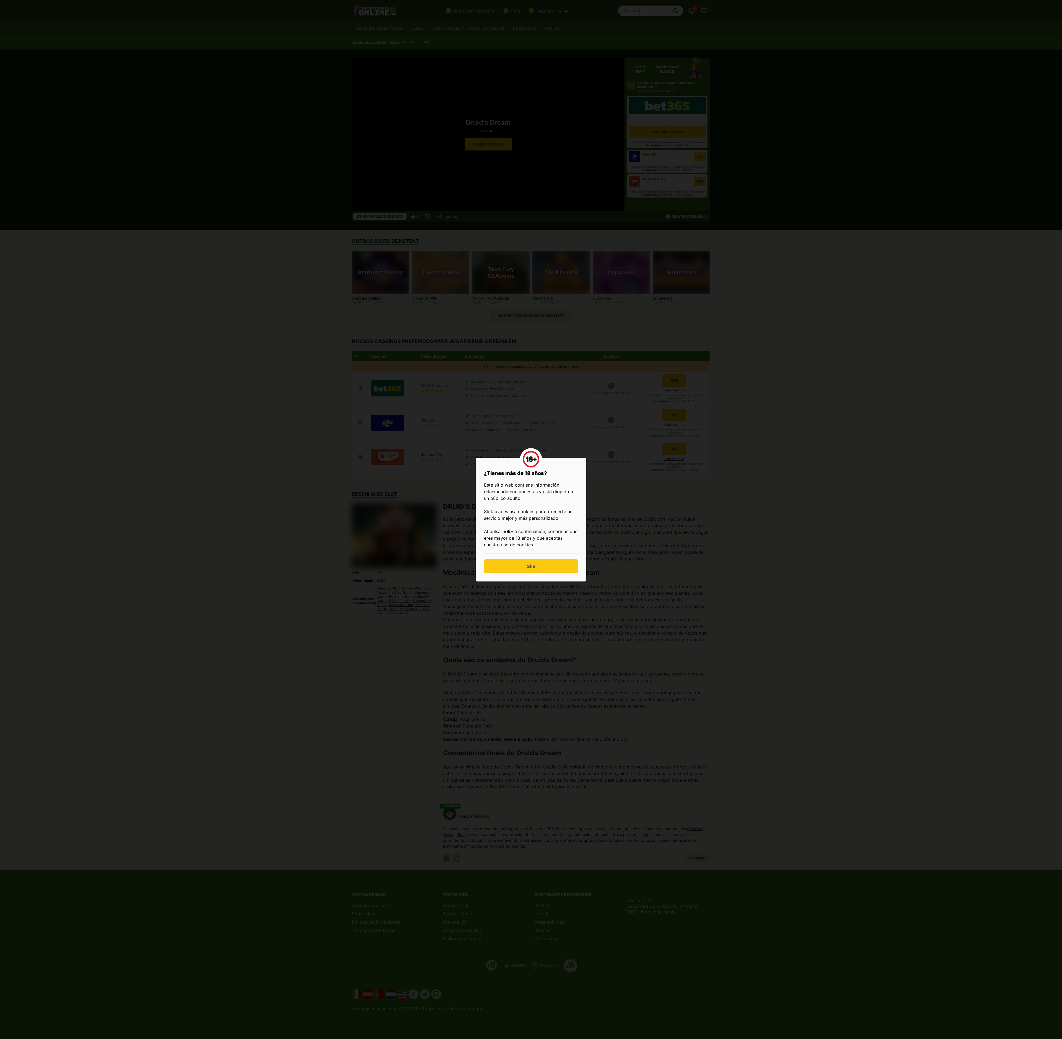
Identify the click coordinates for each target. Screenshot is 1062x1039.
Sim (531, 566)
